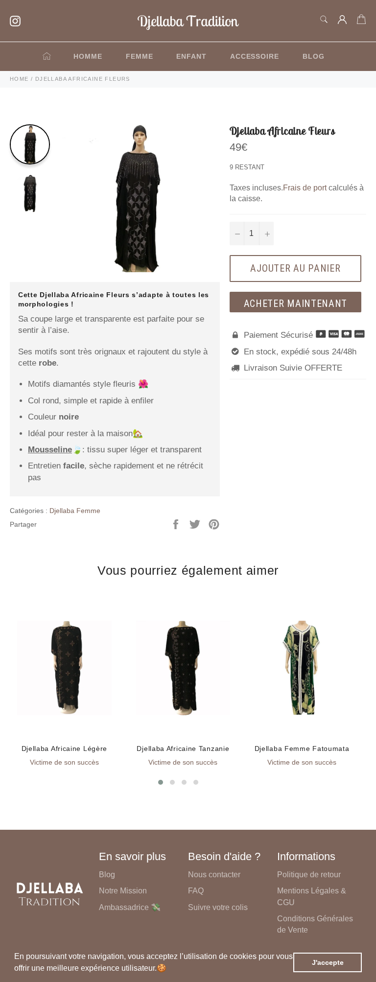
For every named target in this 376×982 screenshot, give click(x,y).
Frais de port (305, 188)
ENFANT (191, 56)
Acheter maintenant (296, 303)
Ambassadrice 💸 (130, 907)
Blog (107, 874)
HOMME (87, 56)
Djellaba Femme (74, 510)
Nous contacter (214, 874)
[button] (169, 969)
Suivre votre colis (218, 907)
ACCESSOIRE (254, 56)
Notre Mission (123, 891)
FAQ (196, 891)
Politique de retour (309, 874)
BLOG (314, 56)
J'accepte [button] (328, 962)
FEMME (139, 56)
